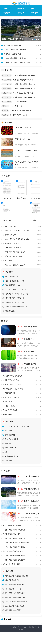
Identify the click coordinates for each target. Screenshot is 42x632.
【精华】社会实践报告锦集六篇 (15, 58)
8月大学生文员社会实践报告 (23, 93)
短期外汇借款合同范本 (11, 243)
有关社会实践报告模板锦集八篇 (24, 97)
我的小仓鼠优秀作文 (31, 327)
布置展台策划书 (30, 364)
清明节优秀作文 (30, 351)
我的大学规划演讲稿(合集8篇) (13, 389)
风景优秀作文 (10, 435)
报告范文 (20, 9)
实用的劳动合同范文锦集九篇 (15, 289)
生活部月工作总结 (9, 393)
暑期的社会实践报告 (20, 102)
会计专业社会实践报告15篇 (15, 597)
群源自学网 (16, 627)
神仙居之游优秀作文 (12, 439)
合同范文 (34, 9)
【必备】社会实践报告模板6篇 (15, 49)
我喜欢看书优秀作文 (10, 410)
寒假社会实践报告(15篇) (12, 54)
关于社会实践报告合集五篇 (15, 606)
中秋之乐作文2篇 (16, 106)
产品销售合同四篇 (11, 277)
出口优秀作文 (29, 339)
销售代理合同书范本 (12, 285)
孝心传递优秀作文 (11, 456)
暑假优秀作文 (10, 443)
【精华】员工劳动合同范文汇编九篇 (16, 239)
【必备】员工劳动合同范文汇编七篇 (16, 230)
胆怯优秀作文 (8, 414)
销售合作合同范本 (9, 226)
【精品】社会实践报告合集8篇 (24, 75)
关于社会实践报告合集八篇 (15, 584)
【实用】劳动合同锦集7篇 (14, 298)
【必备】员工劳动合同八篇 (15, 302)
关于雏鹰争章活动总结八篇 (12, 376)
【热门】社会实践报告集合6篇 (16, 602)
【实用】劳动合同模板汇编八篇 (14, 252)
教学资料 (20, 13)
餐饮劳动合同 (10, 311)
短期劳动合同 (8, 260)
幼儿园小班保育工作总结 (12, 384)
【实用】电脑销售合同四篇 (15, 281)
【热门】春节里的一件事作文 (20, 110)
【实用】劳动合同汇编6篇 (12, 248)
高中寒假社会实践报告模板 (15, 593)
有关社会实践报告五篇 (13, 589)
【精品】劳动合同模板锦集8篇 (16, 307)
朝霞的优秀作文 (11, 448)
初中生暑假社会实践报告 (13, 45)
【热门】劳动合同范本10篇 (12, 256)
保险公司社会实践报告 (13, 610)
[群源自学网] (21, 3)
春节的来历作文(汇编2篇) (19, 115)
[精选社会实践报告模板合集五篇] (21, 30)
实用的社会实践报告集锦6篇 (23, 80)
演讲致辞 (6, 13)
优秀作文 (34, 13)
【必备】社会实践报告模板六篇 (24, 88)
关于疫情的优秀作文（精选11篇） (17, 426)
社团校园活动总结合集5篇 (12, 380)
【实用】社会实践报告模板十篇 (24, 84)
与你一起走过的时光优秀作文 (13, 397)
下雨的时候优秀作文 (10, 406)
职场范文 (6, 9)
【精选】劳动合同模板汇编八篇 (14, 265)
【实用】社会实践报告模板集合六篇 (17, 62)
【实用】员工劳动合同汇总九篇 (16, 294)
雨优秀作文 (9, 430)
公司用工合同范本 (9, 235)
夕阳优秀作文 (8, 402)
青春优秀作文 (10, 460)
